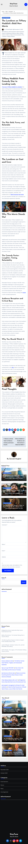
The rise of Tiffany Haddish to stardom (12, 87)
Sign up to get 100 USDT (8, 668)
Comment (4, 525)
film (13, 367)
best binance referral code (8, 673)
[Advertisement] (14, 608)
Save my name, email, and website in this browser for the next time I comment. (12, 566)
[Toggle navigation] (2, 4)
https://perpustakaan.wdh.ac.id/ (10, 680)
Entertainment (6, 17)
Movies (2, 785)
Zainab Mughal (9, 29)
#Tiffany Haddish (11, 36)
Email (3, 550)
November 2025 (5, 769)
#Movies (14, 33)
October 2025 (4, 773)
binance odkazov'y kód (7, 661)
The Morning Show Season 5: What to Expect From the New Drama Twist (13, 740)
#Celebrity (5, 31)
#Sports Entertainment (15, 34)
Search (4, 577)
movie (24, 292)
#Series (8, 34)
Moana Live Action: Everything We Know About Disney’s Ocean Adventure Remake (14, 674)
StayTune (13, 4)
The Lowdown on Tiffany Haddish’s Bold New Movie (14, 23)
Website (4, 557)
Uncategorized (4, 792)
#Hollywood (9, 33)
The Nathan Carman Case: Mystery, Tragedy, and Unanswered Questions (13, 662)
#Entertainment (12, 31)
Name (3, 544)
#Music (18, 33)
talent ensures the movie (17, 194)
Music (2, 788)
